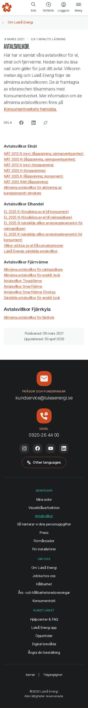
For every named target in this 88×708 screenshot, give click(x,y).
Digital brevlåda (44, 644)
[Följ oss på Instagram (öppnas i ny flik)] (24, 448)
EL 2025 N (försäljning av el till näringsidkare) (38, 217)
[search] (33, 7)
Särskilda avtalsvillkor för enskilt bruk (32, 297)
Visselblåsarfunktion (44, 507)
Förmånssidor (44, 541)
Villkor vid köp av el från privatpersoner (33, 245)
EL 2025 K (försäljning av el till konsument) (36, 211)
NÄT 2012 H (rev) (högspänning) (29, 165)
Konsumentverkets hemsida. (30, 109)
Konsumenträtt (44, 600)
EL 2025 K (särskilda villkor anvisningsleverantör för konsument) (43, 237)
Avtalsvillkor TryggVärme (23, 280)
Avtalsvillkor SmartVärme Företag (29, 292)
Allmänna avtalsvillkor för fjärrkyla (29, 317)
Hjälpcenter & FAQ (44, 619)
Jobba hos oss (44, 576)
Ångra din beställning (44, 652)
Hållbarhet (44, 584)
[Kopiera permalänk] (45, 122)
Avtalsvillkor (44, 516)
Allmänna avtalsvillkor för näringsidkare (33, 269)
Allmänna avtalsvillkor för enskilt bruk (32, 275)
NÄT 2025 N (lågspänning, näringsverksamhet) (40, 159)
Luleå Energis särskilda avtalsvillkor (30, 251)
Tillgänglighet (52, 675)
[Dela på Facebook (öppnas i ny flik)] (21, 122)
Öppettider (44, 636)
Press (44, 532)
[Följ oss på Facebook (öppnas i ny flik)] (37, 448)
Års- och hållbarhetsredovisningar (44, 592)
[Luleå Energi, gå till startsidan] (7, 7)
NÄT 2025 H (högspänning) (25, 170)
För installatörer (44, 549)
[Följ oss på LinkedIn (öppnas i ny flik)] (64, 448)
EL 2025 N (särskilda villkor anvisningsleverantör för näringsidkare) (43, 226)
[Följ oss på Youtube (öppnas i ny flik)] (50, 448)
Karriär (30, 675)
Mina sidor (44, 499)
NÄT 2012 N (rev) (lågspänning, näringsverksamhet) (44, 153)
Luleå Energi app (44, 627)
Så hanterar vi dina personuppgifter (44, 524)
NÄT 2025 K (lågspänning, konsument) (33, 176)
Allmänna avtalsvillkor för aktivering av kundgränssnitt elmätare (33, 190)
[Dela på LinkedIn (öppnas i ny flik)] (33, 122)
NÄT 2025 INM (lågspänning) (26, 182)
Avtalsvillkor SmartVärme (23, 286)
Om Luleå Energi (20, 22)
